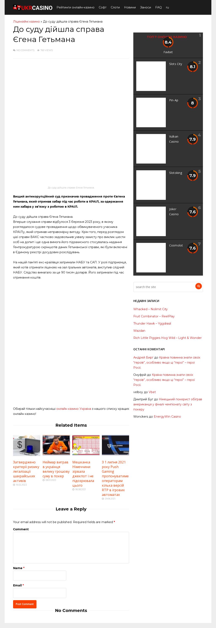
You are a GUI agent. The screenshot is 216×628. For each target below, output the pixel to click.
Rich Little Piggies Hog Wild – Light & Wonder (167, 338)
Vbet (152, 392)
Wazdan (139, 331)
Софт (103, 7)
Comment (21, 529)
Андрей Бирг (143, 357)
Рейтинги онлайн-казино (75, 7)
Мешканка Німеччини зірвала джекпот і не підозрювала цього (83, 474)
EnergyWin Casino (167, 416)
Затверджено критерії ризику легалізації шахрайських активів (26, 471)
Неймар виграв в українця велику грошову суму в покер (56, 469)
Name (17, 568)
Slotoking (175, 173)
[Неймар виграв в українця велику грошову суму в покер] (56, 455)
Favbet (168, 52)
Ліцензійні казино (26, 21)
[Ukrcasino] (32, 9)
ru (167, 7)
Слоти (115, 7)
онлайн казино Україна (73, 409)
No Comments (25, 50)
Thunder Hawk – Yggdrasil (152, 323)
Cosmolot (176, 245)
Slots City (175, 64)
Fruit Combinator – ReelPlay (154, 316)
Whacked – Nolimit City (150, 309)
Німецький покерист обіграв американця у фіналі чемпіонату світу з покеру (167, 404)
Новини (130, 7)
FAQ (158, 7)
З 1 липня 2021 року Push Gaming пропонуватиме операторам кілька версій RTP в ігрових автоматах (115, 478)
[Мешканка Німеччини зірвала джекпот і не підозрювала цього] (86, 455)
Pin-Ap (173, 100)
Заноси (145, 7)
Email (17, 585)
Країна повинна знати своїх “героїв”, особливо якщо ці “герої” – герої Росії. (166, 362)
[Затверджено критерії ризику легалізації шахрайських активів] (26, 455)
